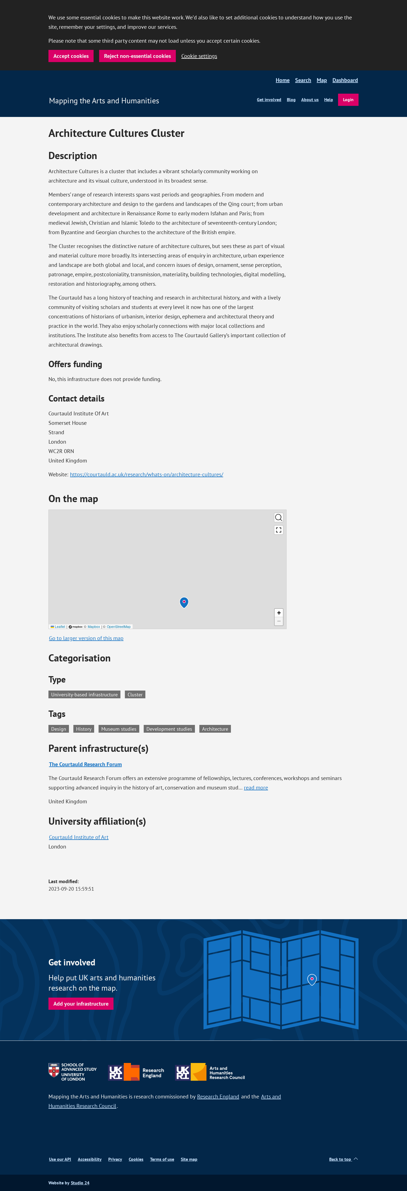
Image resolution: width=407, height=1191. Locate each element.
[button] (184, 603)
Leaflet (59, 626)
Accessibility (90, 1159)
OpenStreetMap (119, 626)
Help (328, 100)
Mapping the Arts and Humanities (104, 100)
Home (283, 80)
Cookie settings (199, 55)
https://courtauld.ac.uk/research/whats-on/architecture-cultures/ (146, 474)
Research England (218, 1096)
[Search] (279, 517)
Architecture (216, 728)
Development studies (170, 728)
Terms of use (162, 1159)
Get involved (269, 100)
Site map (189, 1159)
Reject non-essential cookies (137, 56)
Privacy (115, 1159)
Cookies (136, 1159)
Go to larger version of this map (86, 638)
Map (322, 80)
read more (256, 787)
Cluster (135, 694)
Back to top (340, 1159)
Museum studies (120, 728)
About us (310, 100)
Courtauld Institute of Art (79, 837)
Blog (291, 100)
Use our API (60, 1159)
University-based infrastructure (84, 694)
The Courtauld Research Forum (85, 764)
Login (348, 100)
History (85, 728)
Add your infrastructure (81, 1003)
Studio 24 (80, 1183)
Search (303, 80)
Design (60, 728)
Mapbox (94, 626)
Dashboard (345, 80)
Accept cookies (71, 56)
